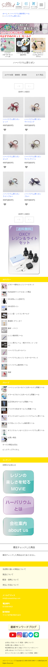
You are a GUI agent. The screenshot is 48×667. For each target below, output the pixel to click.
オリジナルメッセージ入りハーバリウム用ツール (26, 430)
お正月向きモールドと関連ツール (20, 402)
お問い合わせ (9, 650)
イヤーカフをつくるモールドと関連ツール (23, 395)
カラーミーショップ (9, 660)
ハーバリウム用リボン (12, 16)
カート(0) (34, 7)
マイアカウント (20, 650)
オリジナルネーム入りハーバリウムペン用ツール (26, 416)
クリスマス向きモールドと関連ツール (22, 409)
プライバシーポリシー (30, 647)
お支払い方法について (12, 642)
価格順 (17, 75)
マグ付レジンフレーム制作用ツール (21, 423)
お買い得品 (12, 437)
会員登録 (18, 7)
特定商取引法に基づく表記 (13, 647)
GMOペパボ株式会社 (38, 660)
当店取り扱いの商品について (14, 645)
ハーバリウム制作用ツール (20, 14)
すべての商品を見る (10, 445)
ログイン (26, 7)
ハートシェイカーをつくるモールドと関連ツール (26, 387)
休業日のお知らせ (9, 465)
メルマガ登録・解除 (31, 653)
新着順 (24, 75)
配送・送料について (26, 642)
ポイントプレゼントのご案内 (14, 653)
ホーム (5, 14)
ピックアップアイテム (11, 450)
